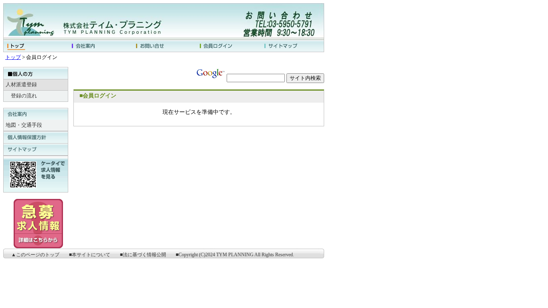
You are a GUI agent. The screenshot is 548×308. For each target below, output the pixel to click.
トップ (35, 46)
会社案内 (99, 46)
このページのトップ (37, 254)
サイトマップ (292, 46)
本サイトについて (91, 254)
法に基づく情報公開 (144, 254)
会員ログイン (228, 46)
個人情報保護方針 (36, 137)
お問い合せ (164, 46)
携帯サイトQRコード (36, 174)
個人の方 (36, 73)
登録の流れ (24, 96)
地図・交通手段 (24, 125)
